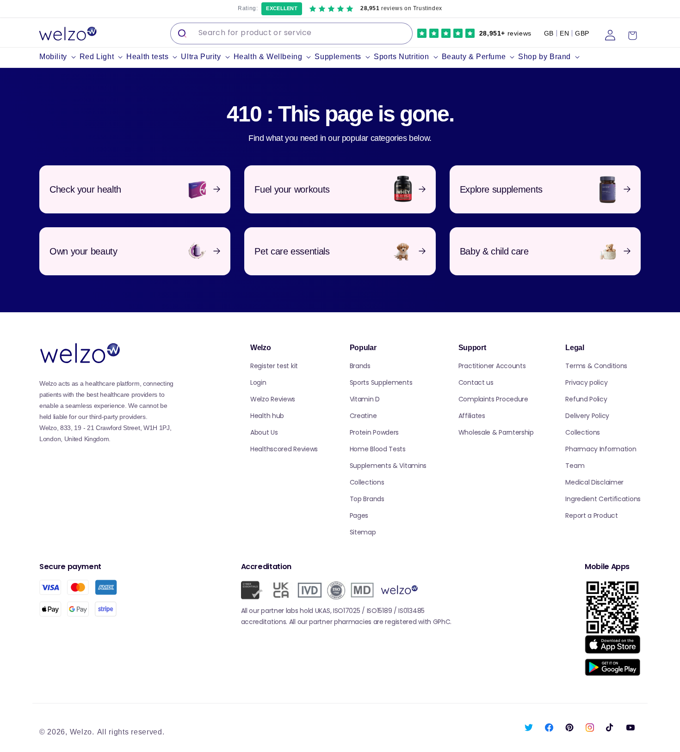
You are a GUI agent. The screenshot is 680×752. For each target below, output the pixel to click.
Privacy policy (586, 382)
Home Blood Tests (378, 449)
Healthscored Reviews (284, 449)
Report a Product (591, 515)
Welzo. (82, 732)
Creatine (363, 415)
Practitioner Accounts (492, 365)
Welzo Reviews (272, 399)
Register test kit (274, 365)
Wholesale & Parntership (496, 432)
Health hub (267, 415)
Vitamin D (365, 399)
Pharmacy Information (600, 449)
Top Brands (367, 498)
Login (258, 382)
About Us (264, 432)
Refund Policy (586, 399)
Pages (359, 515)
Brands (360, 365)
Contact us (476, 382)
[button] (59, 57)
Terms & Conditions (596, 365)
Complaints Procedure (493, 399)
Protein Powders (374, 432)
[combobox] (291, 33)
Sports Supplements (381, 382)
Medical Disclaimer (594, 482)
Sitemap (363, 532)
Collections (367, 482)
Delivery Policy (587, 415)
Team (574, 465)
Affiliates (471, 415)
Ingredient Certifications (603, 498)
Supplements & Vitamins (388, 465)
